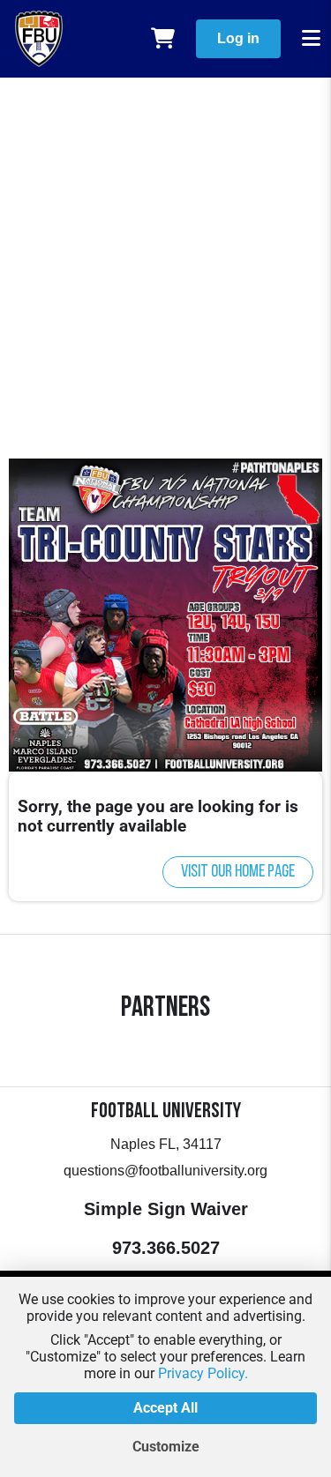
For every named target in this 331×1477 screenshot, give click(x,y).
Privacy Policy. (203, 1373)
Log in (238, 38)
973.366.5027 (166, 1248)
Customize (165, 1446)
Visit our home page (238, 872)
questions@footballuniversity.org (165, 1170)
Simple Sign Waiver (166, 1209)
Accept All (165, 1407)
